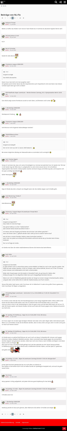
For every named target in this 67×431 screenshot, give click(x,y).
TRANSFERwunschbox (11, 134)
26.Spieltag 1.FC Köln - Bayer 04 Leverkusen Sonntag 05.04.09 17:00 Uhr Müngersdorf (30, 358)
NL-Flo (7, 24)
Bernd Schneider (10, 48)
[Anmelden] (60, 2)
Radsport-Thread (10, 22)
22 (20, 18)
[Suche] (56, 2)
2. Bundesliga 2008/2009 (12, 108)
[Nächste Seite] (23, 18)
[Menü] (64, 2)
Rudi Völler (8, 254)
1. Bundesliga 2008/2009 (12, 183)
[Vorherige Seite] (2, 18)
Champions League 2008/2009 (14, 64)
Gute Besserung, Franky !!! (13, 196)
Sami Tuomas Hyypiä (11, 159)
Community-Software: (33, 428)
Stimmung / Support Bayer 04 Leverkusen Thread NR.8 (21, 211)
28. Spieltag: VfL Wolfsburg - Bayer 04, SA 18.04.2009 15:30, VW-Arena (25, 315)
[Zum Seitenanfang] (64, 428)
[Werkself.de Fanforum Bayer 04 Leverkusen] (3, 2)
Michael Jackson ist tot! (12, 35)
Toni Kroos (8, 375)
